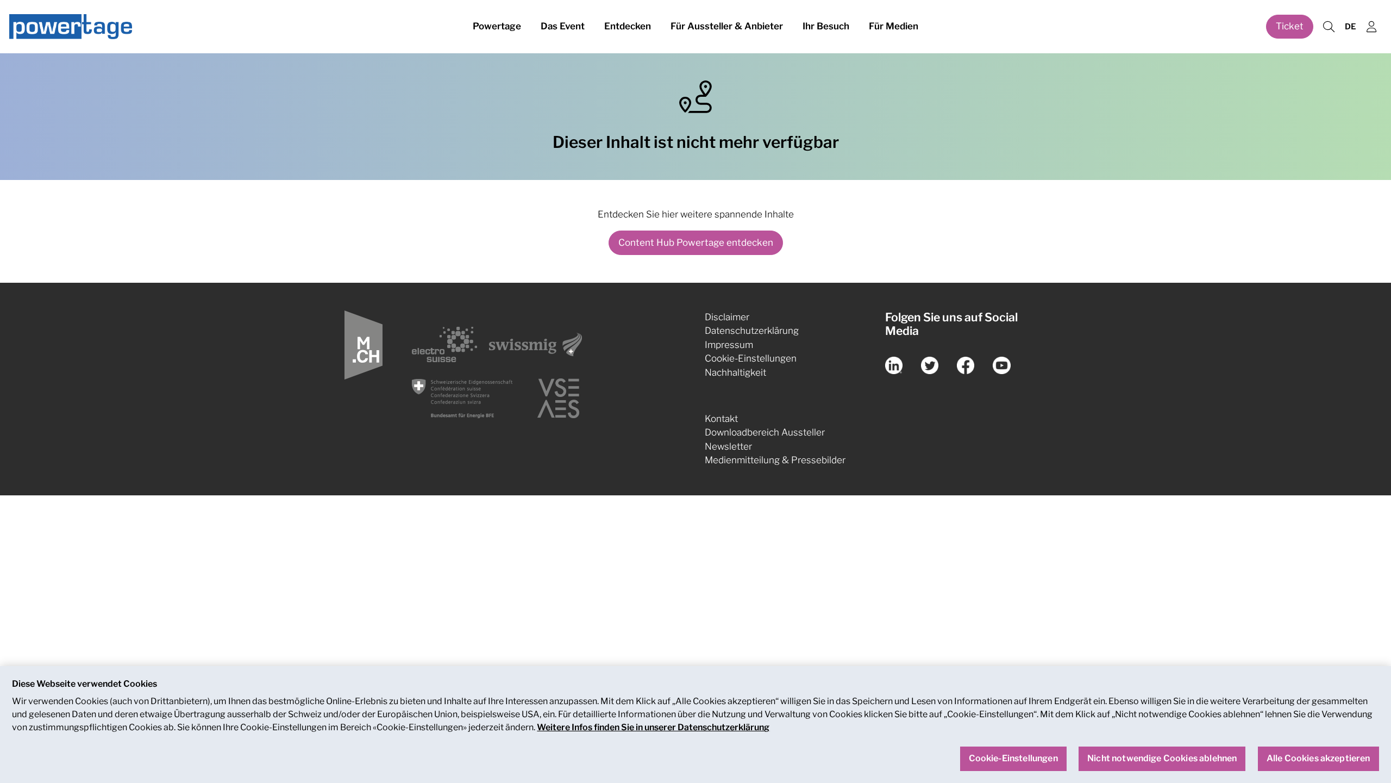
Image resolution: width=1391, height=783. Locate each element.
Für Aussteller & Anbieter (727, 26)
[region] (695, 724)
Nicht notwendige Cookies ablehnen (1162, 759)
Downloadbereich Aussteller (765, 432)
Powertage (497, 26)
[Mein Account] (1371, 27)
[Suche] (1328, 27)
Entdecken (627, 26)
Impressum (729, 344)
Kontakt (721, 418)
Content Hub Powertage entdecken (695, 242)
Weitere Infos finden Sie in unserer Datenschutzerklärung (653, 727)
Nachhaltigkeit (735, 372)
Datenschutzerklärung (752, 330)
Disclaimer (727, 317)
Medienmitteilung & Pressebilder (775, 460)
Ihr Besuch (826, 26)
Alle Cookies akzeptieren (1318, 759)
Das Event (563, 26)
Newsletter (728, 446)
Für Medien (893, 26)
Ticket (1290, 26)
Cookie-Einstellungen (751, 358)
